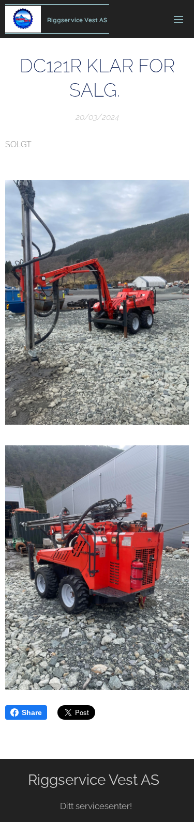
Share (32, 712)
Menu (178, 19)
